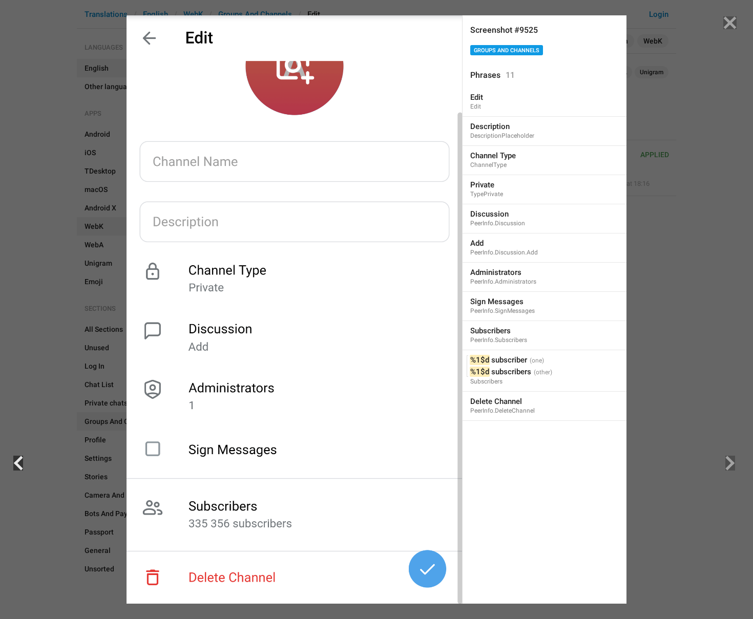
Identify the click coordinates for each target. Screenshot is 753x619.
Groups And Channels (506, 50)
